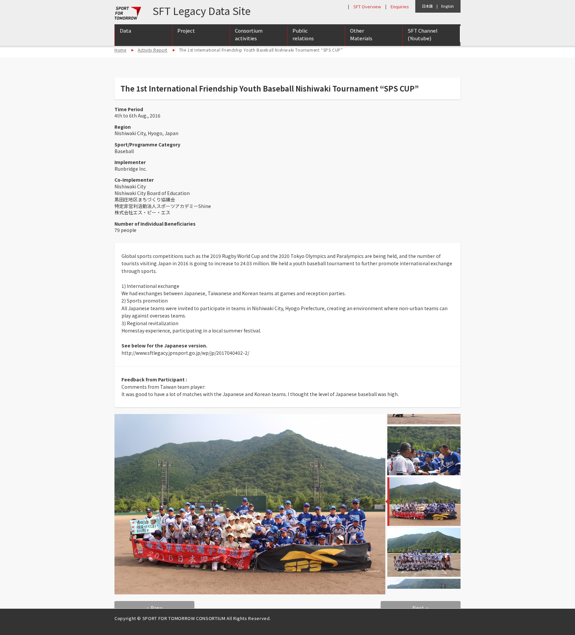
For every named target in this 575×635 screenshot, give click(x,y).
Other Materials (361, 34)
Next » (420, 607)
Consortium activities (249, 34)
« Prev (154, 607)
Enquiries (400, 6)
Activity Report (152, 50)
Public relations (303, 34)
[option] (249, 504)
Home (120, 50)
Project (186, 30)
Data (125, 30)
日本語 (427, 6)
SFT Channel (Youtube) (423, 34)
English (447, 6)
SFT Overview (367, 6)
